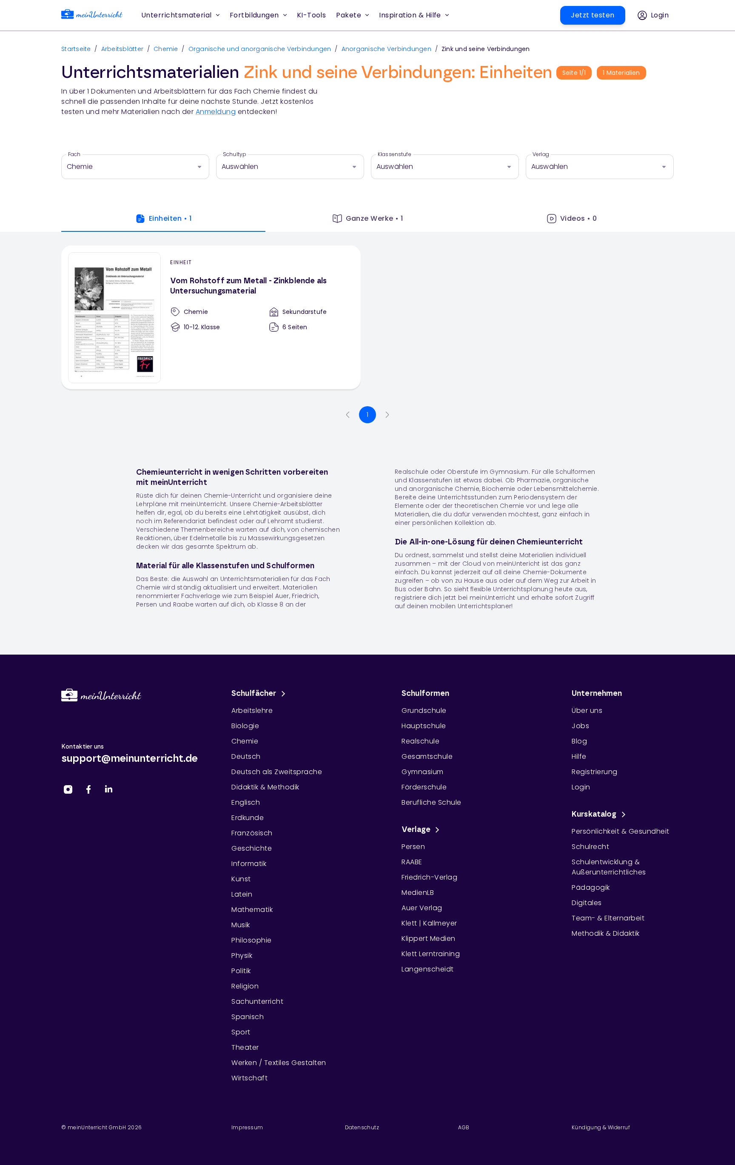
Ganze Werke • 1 (374, 218)
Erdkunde (247, 818)
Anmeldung (216, 112)
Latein (241, 894)
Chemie (166, 49)
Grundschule (424, 710)
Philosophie (251, 940)
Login (581, 787)
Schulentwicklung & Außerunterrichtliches (609, 867)
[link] (91, 15)
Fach (74, 154)
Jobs (580, 726)
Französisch (252, 833)
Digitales (587, 903)
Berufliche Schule (432, 802)
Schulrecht (590, 847)
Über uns (587, 710)
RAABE (412, 862)
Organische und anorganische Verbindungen (259, 49)
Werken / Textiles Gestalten (278, 1063)
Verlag (541, 154)
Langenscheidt (428, 969)
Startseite (76, 49)
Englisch (245, 802)
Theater (245, 1047)
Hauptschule (424, 726)
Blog (579, 741)
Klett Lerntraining (431, 954)
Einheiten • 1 (170, 218)
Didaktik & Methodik (265, 787)
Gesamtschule (427, 756)
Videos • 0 (578, 218)
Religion (245, 986)
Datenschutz (362, 1127)
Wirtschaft (249, 1078)
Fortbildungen (254, 15)
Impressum (247, 1127)
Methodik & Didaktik (606, 933)
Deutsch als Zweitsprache (276, 772)
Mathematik (252, 909)
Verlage (416, 830)
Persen (413, 847)
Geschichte (251, 848)
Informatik (248, 864)
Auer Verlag (422, 908)
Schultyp (234, 154)
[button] (311, 15)
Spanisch (247, 1017)
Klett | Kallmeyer (429, 923)
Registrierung (595, 772)
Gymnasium (423, 772)
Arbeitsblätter (122, 49)
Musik (240, 925)
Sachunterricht (257, 1001)
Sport (241, 1032)
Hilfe (579, 756)
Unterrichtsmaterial (176, 15)
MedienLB (418, 892)
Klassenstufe (394, 154)
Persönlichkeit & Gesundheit (620, 831)
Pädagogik (591, 887)
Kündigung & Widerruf (601, 1127)
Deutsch (246, 756)
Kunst (241, 879)
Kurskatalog (594, 814)
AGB (463, 1127)
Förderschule (424, 787)
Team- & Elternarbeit (608, 918)
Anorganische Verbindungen (386, 49)
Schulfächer (253, 694)
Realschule (420, 741)
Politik (241, 971)
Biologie (245, 726)
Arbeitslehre (252, 710)
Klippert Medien (429, 938)
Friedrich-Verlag (429, 877)
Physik (241, 955)
